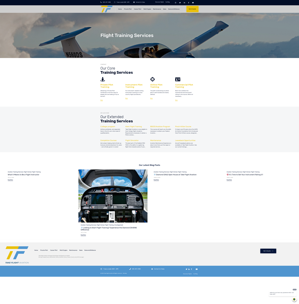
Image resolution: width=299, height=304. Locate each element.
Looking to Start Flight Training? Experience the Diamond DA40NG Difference (109, 229)
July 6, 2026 (84, 232)
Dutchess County (63, 257)
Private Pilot (128, 9)
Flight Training (36, 172)
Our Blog (168, 2)
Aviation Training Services (15, 172)
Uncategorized (118, 225)
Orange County (46, 257)
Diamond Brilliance (174, 9)
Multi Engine (147, 9)
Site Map (125, 273)
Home (120, 9)
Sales (164, 9)
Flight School (27, 172)
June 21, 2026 (230, 177)
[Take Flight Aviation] (106, 9)
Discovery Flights (159, 2)
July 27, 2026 (11, 177)
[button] (192, 9)
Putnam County (70, 257)
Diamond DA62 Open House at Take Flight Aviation (176, 175)
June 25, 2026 (157, 177)
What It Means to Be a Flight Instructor (23, 175)
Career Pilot (137, 9)
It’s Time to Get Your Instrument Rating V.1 (246, 175)
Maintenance (157, 9)
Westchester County (54, 257)
